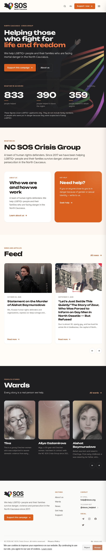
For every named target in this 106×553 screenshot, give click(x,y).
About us (45, 67)
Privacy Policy (54, 541)
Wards (58, 501)
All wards (94, 392)
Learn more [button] (46, 549)
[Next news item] (99, 351)
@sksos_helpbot (88, 507)
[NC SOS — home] (15, 6)
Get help (59, 510)
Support (59, 515)
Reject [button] (87, 547)
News (57, 506)
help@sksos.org (88, 500)
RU (71, 6)
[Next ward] (99, 465)
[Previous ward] (92, 465)
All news (94, 255)
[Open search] (64, 6)
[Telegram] (83, 518)
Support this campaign (18, 67)
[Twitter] (83, 525)
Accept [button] (97, 547)
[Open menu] (99, 6)
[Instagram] (89, 518)
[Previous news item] (92, 351)
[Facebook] (95, 518)
